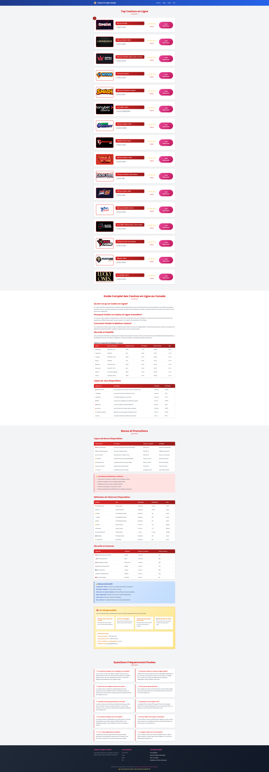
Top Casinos (125, 752)
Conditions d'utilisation (153, 766)
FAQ (174, 2)
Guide (164, 2)
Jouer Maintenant (166, 25)
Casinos (158, 2)
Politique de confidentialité (141, 766)
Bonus (169, 2)
